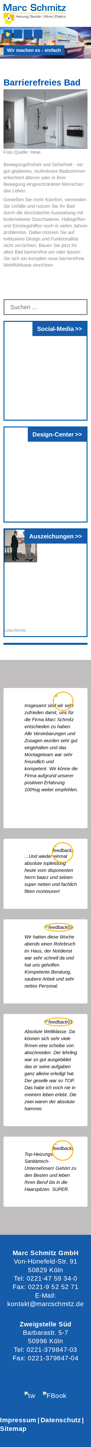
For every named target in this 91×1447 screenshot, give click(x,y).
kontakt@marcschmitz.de (45, 1303)
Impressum (18, 1420)
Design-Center (53, 434)
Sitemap (13, 1428)
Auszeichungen (51, 536)
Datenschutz (61, 1420)
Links (8, 630)
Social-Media (55, 328)
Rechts (20, 630)
